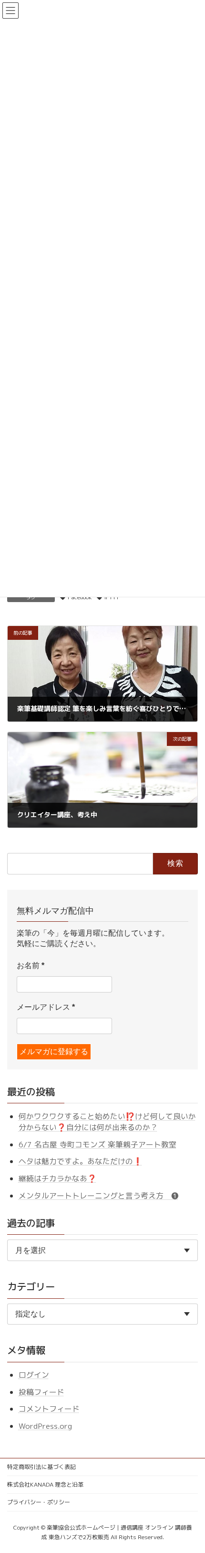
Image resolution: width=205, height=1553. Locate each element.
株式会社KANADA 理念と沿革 (45, 1484)
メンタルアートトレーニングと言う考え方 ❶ (99, 1195)
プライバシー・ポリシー (38, 1502)
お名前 (30, 965)
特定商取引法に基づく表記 (41, 1467)
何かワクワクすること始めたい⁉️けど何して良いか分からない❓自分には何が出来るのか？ (107, 1121)
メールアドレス (46, 1007)
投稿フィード (41, 1392)
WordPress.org (45, 1426)
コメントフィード (49, 1408)
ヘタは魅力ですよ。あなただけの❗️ (81, 1161)
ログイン (34, 1375)
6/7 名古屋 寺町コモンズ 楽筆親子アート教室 (97, 1144)
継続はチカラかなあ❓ (58, 1178)
